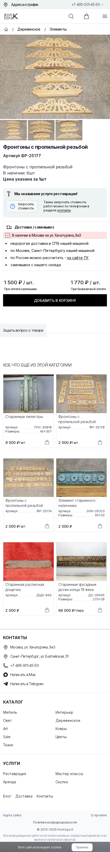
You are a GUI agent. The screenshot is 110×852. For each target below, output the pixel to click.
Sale (6, 737)
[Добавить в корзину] (47, 442)
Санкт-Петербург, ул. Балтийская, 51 (39, 656)
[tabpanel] (55, 77)
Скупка (62, 782)
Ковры (61, 728)
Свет (7, 720)
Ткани (8, 745)
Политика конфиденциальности (55, 822)
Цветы (61, 737)
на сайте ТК (78, 257)
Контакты (45, 796)
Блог (7, 796)
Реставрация (14, 774)
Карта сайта (12, 815)
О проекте (99, 815)
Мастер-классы (69, 774)
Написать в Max (22, 674)
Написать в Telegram (26, 684)
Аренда (9, 782)
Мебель (10, 712)
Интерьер (64, 712)
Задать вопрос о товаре (23, 330)
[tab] (13, 130)
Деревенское (68, 720)
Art (5, 728)
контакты (64, 210)
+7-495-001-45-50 (85, 4)
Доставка (23, 796)
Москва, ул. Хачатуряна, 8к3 (32, 647)
